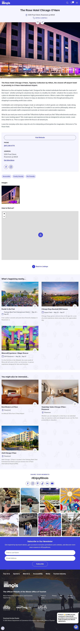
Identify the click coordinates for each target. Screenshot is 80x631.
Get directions (9, 160)
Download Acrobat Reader (11, 618)
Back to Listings (42, 266)
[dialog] (2, 628)
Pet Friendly (31, 176)
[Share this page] (42, 22)
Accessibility (38, 574)
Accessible (6, 176)
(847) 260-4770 (9, 146)
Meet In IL (26, 574)
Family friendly (18, 176)
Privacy (54, 595)
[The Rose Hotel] (11, 195)
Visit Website (40, 137)
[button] (40, 235)
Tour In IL (6, 574)
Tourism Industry (59, 574)
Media (48, 574)
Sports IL (16, 574)
